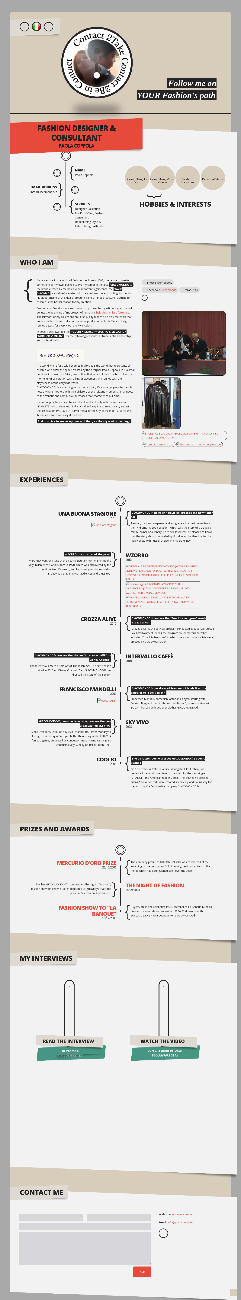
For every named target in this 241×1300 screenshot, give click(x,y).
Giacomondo (168, 290)
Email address (44, 187)
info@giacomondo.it (180, 1222)
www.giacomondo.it (185, 1214)
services (82, 204)
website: (165, 1214)
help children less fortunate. (113, 312)
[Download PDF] (48, 26)
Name (80, 170)
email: (163, 1222)
